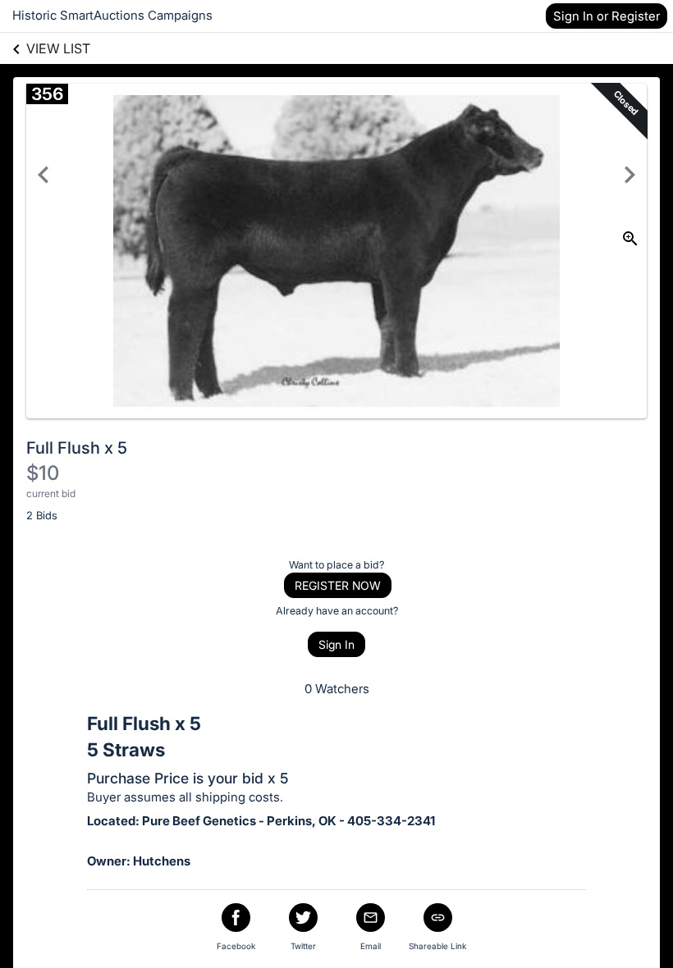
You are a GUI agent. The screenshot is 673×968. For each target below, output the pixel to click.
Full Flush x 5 (76, 448)
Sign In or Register (606, 16)
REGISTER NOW (338, 585)
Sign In (336, 644)
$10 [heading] (42, 473)
